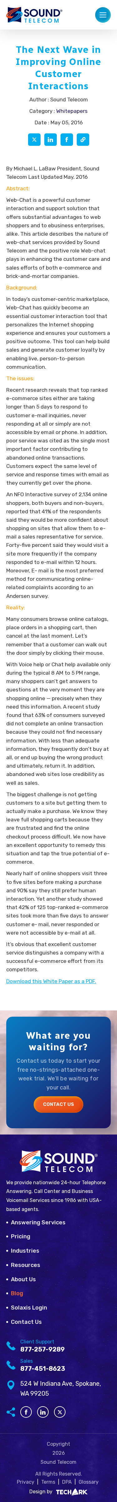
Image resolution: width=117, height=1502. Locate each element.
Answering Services (38, 1222)
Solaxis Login (29, 1307)
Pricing (20, 1236)
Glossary (89, 1482)
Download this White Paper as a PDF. (51, 981)
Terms (48, 1482)
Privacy (25, 1482)
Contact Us (58, 1104)
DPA (67, 1482)
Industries (25, 1250)
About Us (23, 1279)
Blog (17, 1293)
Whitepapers (72, 111)
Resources (25, 1265)
